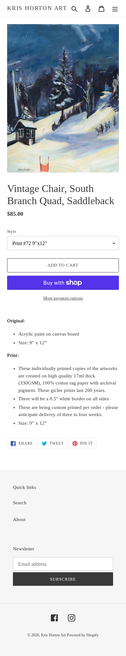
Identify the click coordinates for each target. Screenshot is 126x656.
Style (11, 231)
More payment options (63, 298)
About (19, 519)
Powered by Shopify (83, 635)
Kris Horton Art (37, 8)
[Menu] (115, 8)
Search (19, 502)
